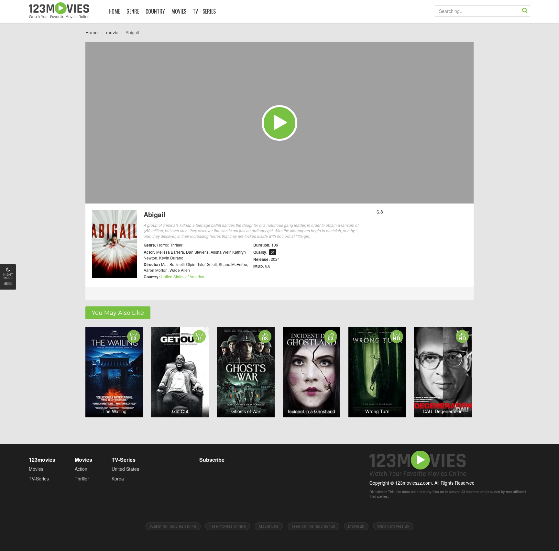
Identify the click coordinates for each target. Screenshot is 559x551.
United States (125, 469)
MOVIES (178, 11)
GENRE (132, 11)
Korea (118, 478)
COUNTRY (155, 11)
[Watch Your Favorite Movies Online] (59, 10)
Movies (36, 469)
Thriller (82, 478)
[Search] (524, 11)
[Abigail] (279, 123)
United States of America (182, 276)
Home (91, 32)
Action (81, 469)
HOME (114, 11)
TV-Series (39, 478)
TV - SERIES (204, 11)
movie (112, 32)
